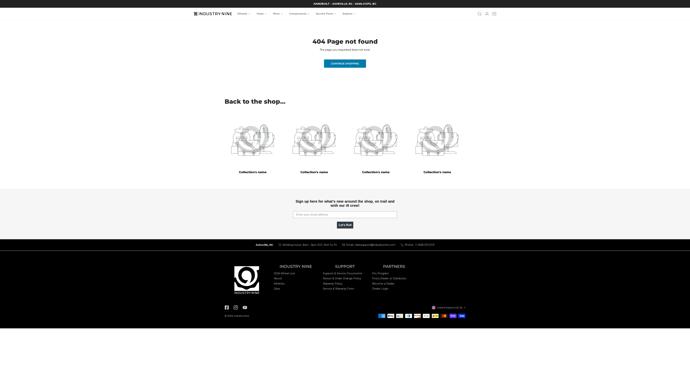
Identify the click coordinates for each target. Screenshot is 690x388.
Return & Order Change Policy (342, 278)
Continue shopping (345, 63)
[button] (494, 13)
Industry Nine (241, 315)
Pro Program (380, 273)
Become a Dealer (383, 283)
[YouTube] (244, 307)
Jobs (277, 288)
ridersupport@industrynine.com (375, 244)
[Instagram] (235, 307)
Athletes (279, 283)
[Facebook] (226, 307)
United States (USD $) (449, 307)
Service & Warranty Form (338, 288)
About (278, 278)
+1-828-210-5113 (424, 244)
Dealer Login (380, 288)
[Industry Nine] (213, 13)
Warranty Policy (332, 283)
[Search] (479, 13)
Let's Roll (345, 225)
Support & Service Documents (342, 273)
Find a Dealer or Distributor (389, 278)
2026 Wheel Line (284, 273)
